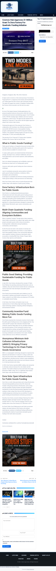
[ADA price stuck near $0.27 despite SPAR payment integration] (7, 494)
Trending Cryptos (32, 15)
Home (2, 15)
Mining (28, 558)
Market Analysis (6, 28)
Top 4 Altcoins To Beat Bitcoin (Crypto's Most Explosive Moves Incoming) (9, 482)
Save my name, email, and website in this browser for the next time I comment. (18, 542)
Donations (21, 558)
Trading (36, 558)
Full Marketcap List (46, 25)
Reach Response (30, 569)
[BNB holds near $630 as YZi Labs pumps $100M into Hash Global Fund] (29, 494)
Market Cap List (46, 555)
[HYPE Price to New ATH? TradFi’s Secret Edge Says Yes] (18, 494)
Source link (5, 431)
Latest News (10, 15)
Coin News (20, 15)
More (41, 15)
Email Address (42, 34)
